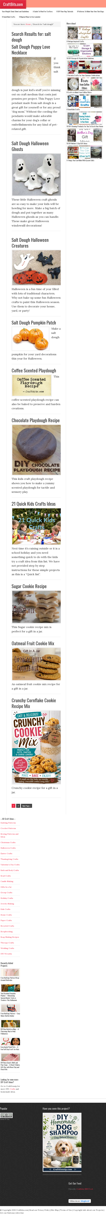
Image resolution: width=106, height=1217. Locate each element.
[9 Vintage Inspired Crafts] (85, 39)
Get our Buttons (7, 1213)
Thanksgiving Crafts (9, 859)
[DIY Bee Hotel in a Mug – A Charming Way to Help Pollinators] (11, 1027)
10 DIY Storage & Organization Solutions (80, 58)
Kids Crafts (5, 909)
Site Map (55, 1210)
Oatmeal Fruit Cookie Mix (33, 643)
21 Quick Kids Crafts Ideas (34, 503)
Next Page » (26, 805)
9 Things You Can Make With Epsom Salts (80, 160)
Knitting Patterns (8, 823)
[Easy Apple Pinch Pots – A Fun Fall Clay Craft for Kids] (11, 1045)
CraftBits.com (13, 4)
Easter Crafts (6, 853)
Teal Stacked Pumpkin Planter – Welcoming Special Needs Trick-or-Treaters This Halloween (9, 997)
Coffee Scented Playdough (34, 370)
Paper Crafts (6, 920)
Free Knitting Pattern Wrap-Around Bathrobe (10, 978)
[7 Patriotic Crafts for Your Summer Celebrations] (85, 73)
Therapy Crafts (7, 943)
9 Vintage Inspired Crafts (75, 41)
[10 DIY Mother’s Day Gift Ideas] (85, 141)
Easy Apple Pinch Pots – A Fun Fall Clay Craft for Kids (10, 1048)
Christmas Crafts (8, 842)
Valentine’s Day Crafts (10, 865)
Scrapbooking (7, 931)
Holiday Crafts (7, 898)
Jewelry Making (7, 904)
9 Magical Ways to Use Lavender (29, 16)
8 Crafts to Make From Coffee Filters (79, 92)
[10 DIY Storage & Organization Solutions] (85, 56)
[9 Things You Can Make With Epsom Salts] (85, 158)
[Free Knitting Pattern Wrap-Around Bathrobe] (11, 976)
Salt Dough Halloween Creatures (30, 242)
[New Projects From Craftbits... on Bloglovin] (80, 1202)
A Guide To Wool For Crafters (43, 11)
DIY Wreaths (6, 954)
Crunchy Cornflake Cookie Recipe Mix (34, 703)
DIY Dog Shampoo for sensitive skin (55, 1173)
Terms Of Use (4, 1119)
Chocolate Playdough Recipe (36, 420)
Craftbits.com (22, 1210)
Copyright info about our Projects (88, 1210)
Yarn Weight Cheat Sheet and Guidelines (15, 11)
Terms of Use (66, 1210)
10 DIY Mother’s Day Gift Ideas (77, 143)
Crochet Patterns (8, 828)
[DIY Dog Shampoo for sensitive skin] (63, 1171)
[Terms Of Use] (6, 1117)
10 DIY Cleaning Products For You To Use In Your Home (85, 126)
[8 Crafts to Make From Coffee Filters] (85, 90)
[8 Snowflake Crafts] (85, 107)
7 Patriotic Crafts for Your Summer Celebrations (83, 75)
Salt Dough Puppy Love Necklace (31, 49)
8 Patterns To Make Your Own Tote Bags (90, 11)
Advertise (20, 1213)
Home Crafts (6, 915)
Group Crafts (6, 892)
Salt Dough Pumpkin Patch (34, 322)
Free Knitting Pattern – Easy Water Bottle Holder (10, 1014)
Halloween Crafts (8, 848)
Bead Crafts (6, 876)
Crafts (12, 1089)
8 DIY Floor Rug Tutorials (64, 11)
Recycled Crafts (7, 926)
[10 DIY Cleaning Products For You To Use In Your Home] (85, 124)
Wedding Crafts (7, 948)
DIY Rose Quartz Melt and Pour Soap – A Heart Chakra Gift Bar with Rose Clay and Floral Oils (10, 1066)
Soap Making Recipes (10, 937)
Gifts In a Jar (6, 887)
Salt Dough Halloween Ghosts (30, 146)
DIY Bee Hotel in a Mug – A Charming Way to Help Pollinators (10, 1031)
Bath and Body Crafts (10, 870)
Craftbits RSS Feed (84, 1189)
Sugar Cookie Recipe (29, 586)
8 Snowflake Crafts (8, 16)
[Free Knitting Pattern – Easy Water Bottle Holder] (11, 1012)
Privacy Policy (44, 1210)
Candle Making (7, 881)
